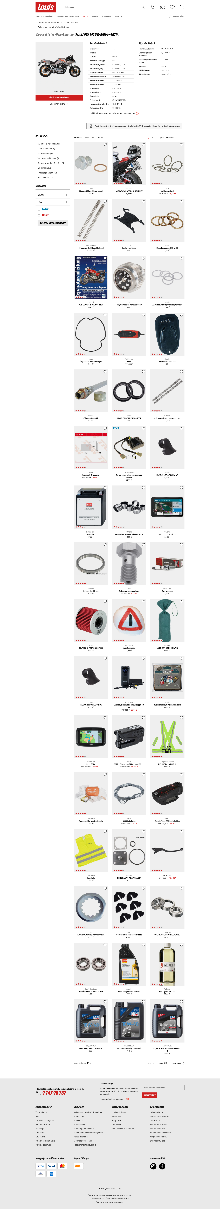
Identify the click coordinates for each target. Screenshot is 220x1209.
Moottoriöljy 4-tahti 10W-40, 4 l (91, 1048)
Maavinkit (78, 1120)
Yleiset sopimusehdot (159, 1116)
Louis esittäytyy (119, 1112)
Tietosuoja (155, 1120)
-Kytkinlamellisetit (167, 191)
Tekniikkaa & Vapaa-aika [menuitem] (68, 16)
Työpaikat (116, 1120)
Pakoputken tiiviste (90, 591)
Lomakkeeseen (175, 126)
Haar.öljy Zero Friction (167, 992)
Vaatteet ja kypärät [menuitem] (44, 16)
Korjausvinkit (79, 1124)
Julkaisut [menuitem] (106, 16)
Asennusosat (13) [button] (45, 177)
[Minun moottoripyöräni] (162, 7)
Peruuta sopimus (43, 1145)
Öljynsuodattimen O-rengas (91, 362)
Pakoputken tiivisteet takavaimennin (129, 534)
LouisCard (40, 1137)
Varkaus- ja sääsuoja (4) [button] (48, 158)
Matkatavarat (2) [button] (45, 153)
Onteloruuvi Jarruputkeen (129, 591)
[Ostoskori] (181, 7)
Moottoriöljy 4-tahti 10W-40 (129, 992)
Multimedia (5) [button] (44, 168)
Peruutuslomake (157, 1128)
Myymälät (116, 1116)
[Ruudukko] (148, 137)
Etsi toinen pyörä (57, 104)
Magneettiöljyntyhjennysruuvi (90, 191)
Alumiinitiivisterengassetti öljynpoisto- (167, 305)
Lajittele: (162, 137)
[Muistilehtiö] (172, 7)
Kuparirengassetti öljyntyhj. (167, 248)
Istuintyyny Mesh (129, 248)
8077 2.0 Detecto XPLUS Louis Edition (129, 764)
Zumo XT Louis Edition (167, 534)
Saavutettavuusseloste (160, 1132)
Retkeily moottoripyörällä (85, 1145)
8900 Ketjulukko (129, 821)
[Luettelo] (152, 137)
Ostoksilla (116, 1124)
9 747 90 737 (54, 1093)
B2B (37, 1116)
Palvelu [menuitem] (118, 16)
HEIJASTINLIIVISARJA (167, 764)
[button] (143, 7)
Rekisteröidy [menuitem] (178, 16)
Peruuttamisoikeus (158, 1124)
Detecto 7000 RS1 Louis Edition (167, 821)
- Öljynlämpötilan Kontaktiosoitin (129, 305)
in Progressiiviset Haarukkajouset (91, 248)
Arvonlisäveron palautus (123, 1128)
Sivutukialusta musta (167, 362)
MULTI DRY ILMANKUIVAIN (167, 648)
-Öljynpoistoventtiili (90, 418)
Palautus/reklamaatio (45, 1141)
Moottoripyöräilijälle (83, 1141)
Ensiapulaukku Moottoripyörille (91, 821)
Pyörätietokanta (43, 1124)
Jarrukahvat (167, 876)
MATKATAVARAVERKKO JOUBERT (129, 191)
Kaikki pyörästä (81, 1137)
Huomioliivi (91, 878)
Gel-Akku (90, 534)
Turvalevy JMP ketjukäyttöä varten (91, 935)
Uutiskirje (40, 1128)
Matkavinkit (79, 1116)
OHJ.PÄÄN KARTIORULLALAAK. (167, 935)
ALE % (45, 215)
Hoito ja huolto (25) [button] (46, 148)
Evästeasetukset (157, 1141)
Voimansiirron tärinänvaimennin (129, 935)
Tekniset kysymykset (45, 1120)
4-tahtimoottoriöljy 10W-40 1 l (129, 1048)
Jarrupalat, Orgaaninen (91, 475)
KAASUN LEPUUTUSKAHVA (167, 475)
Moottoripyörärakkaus (84, 1128)
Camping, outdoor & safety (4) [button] (51, 163)
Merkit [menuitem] (95, 16)
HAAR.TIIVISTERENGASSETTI (129, 418)
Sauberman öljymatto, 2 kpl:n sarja (167, 705)
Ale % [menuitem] (85, 16)
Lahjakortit (40, 1132)
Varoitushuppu (129, 648)
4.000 (129, 362)
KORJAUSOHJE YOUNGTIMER (91, 305)
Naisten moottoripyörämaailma (88, 1112)
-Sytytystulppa (167, 591)
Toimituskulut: (96, 1198)
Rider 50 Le (90, 764)
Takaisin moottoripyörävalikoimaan (54, 27)
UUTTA (45, 209)
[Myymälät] (152, 7)
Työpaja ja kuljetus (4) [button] (48, 173)
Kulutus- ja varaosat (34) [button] (49, 144)
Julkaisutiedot (156, 1112)
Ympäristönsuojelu (158, 1137)
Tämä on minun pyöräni (59, 97)
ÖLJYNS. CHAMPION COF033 (91, 648)
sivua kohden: (91, 137)
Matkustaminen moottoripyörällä (88, 1132)
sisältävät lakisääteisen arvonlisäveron (112, 1195)
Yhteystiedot (41, 1112)
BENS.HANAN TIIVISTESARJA (129, 878)
